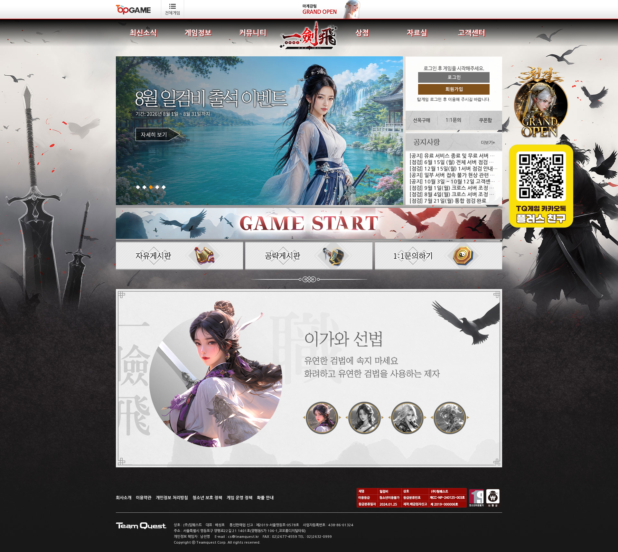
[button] (139, 187)
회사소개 (123, 498)
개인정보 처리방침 (172, 498)
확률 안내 (265, 498)
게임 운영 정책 (239, 498)
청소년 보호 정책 (207, 498)
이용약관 (143, 498)
